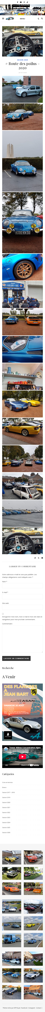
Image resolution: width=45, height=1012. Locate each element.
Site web (5, 603)
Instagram (31, 1008)
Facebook (24, 1008)
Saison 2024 (6, 822)
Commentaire (7, 624)
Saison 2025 (6, 827)
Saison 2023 (6, 817)
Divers (4, 787)
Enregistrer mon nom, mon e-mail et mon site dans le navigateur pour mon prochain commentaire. (22, 618)
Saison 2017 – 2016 (8, 792)
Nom (4, 581)
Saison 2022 (6, 812)
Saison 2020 (22, 60)
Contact (38, 1008)
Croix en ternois (7, 782)
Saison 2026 (6, 832)
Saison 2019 (6, 797)
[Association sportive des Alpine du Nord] (9, 18)
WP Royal (17, 1008)
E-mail (5, 592)
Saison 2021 (6, 807)
